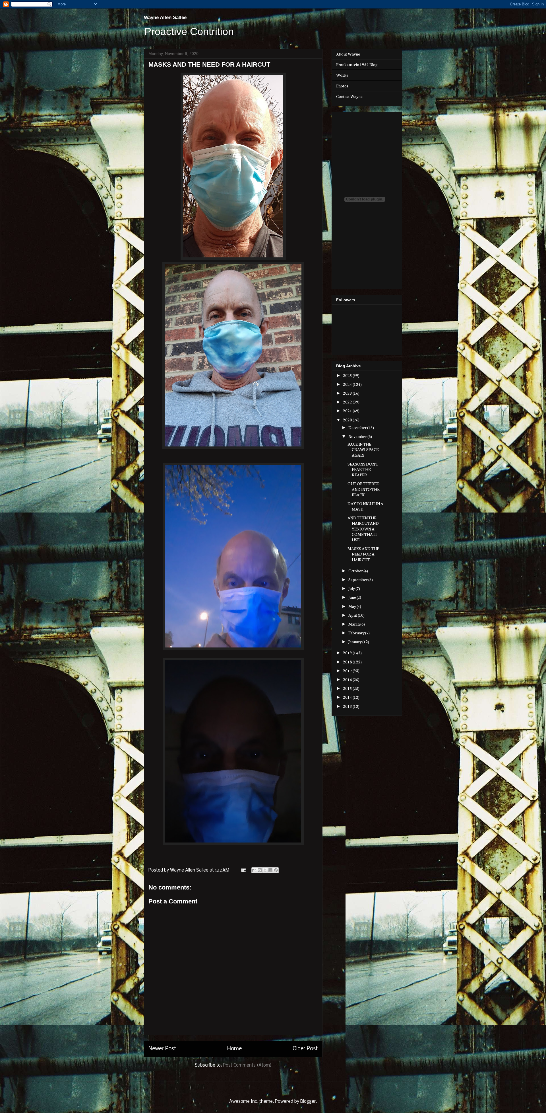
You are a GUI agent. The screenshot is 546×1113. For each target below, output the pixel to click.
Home (234, 1049)
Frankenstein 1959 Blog (357, 64)
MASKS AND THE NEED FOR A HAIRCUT (363, 554)
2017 (348, 670)
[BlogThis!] (259, 870)
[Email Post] (243, 870)
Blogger (308, 1101)
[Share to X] (265, 870)
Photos (342, 86)
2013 (348, 706)
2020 (348, 420)
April (353, 615)
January (355, 641)
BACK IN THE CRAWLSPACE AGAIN (363, 449)
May (352, 606)
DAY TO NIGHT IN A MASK (365, 506)
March (354, 624)
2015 (348, 688)
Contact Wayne (349, 96)
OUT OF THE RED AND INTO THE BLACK (364, 489)
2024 (348, 384)
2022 (348, 402)
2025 (348, 375)
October (355, 570)
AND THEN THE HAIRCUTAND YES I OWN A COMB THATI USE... (363, 528)
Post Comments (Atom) (247, 1065)
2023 (348, 393)
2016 (348, 679)
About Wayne (348, 54)
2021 (348, 410)
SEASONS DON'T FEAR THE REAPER (363, 469)
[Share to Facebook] (270, 870)
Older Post (305, 1049)
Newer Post (162, 1049)
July (351, 588)
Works (342, 75)
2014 (348, 697)
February (356, 633)
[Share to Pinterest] (276, 870)
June (352, 597)
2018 (348, 662)
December (357, 427)
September (358, 579)
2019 (348, 652)
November (357, 436)
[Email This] (254, 870)
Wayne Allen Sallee (165, 17)
